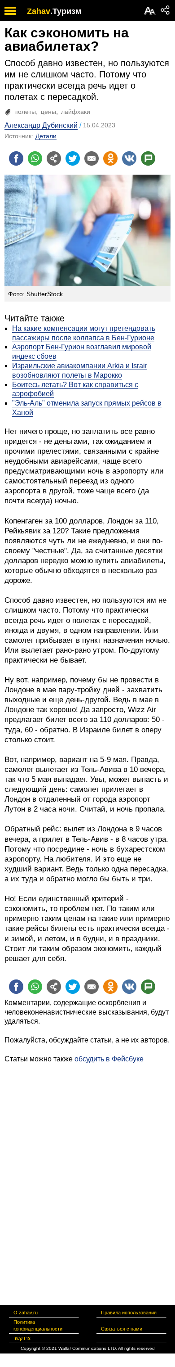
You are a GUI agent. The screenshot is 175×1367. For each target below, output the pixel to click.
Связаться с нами (121, 1328)
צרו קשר (22, 1338)
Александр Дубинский (41, 125)
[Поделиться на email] (91, 158)
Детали (46, 136)
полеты (25, 111)
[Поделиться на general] (54, 158)
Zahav (38, 11)
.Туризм (65, 11)
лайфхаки (75, 111)
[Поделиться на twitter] (73, 158)
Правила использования (129, 1312)
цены (48, 111)
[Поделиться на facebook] (16, 158)
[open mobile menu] (10, 11)
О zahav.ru (25, 1312)
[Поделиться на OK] (110, 158)
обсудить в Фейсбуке (109, 1059)
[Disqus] (87, 1176)
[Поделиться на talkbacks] (148, 158)
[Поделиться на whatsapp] (35, 158)
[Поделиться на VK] (129, 158)
